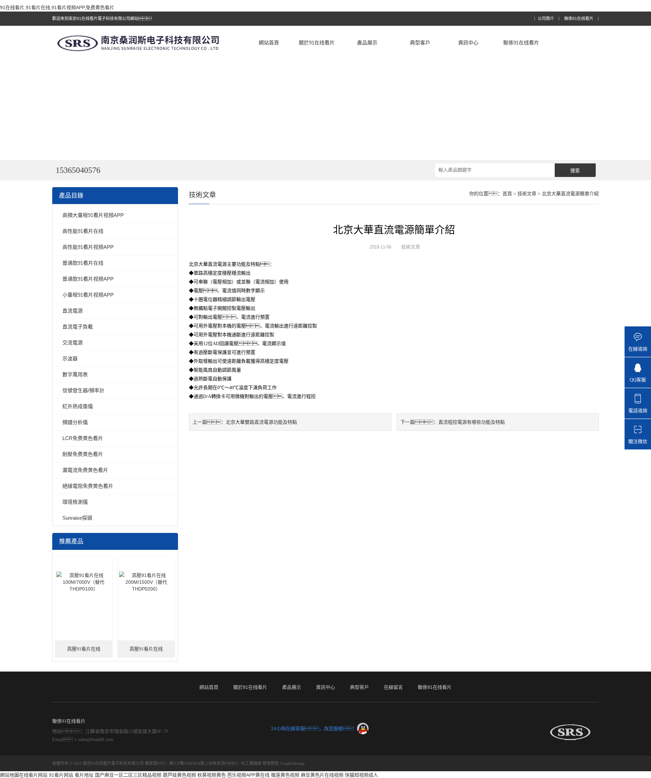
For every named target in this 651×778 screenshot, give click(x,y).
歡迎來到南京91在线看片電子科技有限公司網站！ (103, 18)
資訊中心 (468, 42)
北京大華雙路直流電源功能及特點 (261, 422)
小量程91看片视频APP (88, 295)
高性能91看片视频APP (88, 247)
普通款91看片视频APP (88, 279)
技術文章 (526, 193)
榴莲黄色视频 (285, 775)
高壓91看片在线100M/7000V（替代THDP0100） (83, 652)
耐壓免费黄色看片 (82, 454)
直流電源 (72, 311)
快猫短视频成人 (361, 775)
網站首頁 (269, 42)
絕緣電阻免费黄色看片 (87, 486)
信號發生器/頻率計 (83, 390)
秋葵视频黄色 (211, 775)
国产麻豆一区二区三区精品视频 (128, 775)
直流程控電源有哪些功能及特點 (471, 422)
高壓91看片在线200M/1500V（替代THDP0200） (146, 652)
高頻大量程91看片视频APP (93, 215)
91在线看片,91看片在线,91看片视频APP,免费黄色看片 (57, 7)
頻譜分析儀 (75, 422)
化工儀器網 (251, 763)
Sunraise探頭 (77, 518)
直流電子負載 (77, 327)
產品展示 (367, 42)
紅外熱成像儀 (77, 406)
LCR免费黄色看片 (82, 438)
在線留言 (393, 687)
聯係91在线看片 (578, 19)
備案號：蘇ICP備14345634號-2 (176, 763)
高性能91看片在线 (82, 231)
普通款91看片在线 (82, 263)
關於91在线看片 (317, 42)
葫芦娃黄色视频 (179, 775)
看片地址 (84, 775)
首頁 (507, 193)
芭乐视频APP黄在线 (248, 775)
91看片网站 (61, 775)
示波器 (70, 358)
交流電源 (72, 342)
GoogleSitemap (292, 763)
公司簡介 (546, 19)
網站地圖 (9, 775)
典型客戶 (420, 42)
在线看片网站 (33, 775)
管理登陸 (270, 763)
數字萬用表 (75, 374)
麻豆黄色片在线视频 (322, 775)
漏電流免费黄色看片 (85, 470)
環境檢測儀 (75, 502)
